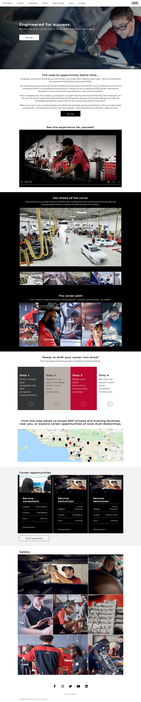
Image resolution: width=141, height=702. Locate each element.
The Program (7, 3)
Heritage (82, 3)
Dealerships (33, 3)
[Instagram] (62, 687)
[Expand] (30, 404)
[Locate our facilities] (70, 445)
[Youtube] (78, 687)
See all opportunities (34, 538)
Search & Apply (58, 3)
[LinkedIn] (86, 687)
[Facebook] (54, 687)
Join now (29, 37)
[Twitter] (70, 687)
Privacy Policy (70, 694)
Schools (45, 3)
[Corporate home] (134, 3)
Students (20, 3)
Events (71, 3)
